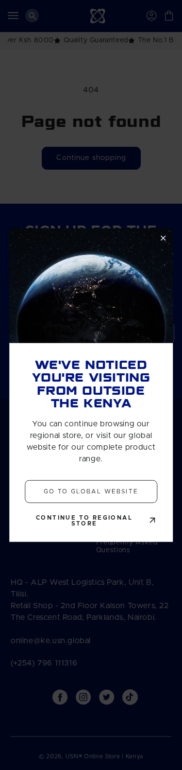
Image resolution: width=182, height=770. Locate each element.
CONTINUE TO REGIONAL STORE (84, 520)
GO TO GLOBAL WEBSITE (91, 491)
